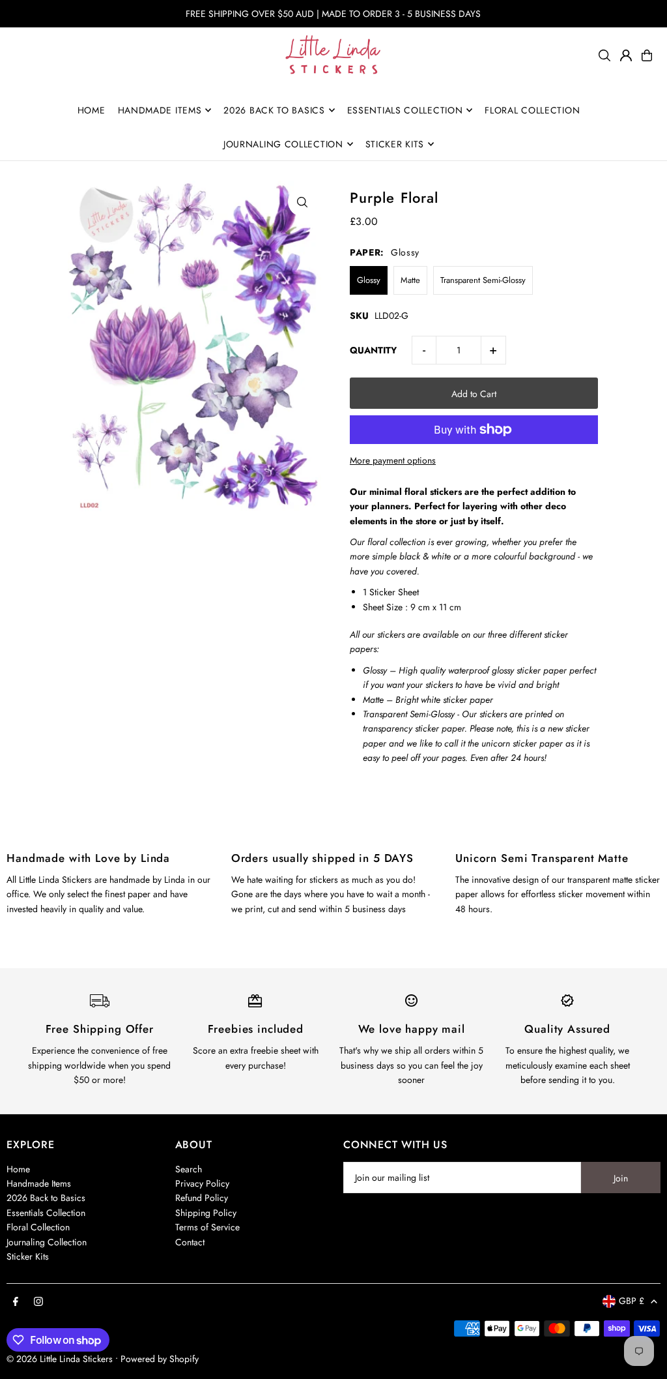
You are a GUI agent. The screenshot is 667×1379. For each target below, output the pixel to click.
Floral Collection (38, 1227)
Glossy (368, 280)
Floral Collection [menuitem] (532, 110)
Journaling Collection (47, 1242)
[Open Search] (604, 55)
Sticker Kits (28, 1256)
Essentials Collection (46, 1212)
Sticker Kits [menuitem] (394, 144)
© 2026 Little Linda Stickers (60, 1358)
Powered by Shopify (160, 1358)
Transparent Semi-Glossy (483, 280)
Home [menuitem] (92, 110)
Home (18, 1169)
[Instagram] (38, 1302)
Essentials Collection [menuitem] (405, 110)
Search (188, 1169)
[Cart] (647, 55)
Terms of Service (207, 1227)
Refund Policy (201, 1197)
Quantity (373, 350)
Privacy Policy (202, 1183)
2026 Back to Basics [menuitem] (273, 110)
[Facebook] (15, 1302)
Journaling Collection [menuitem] (283, 144)
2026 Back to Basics (46, 1197)
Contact (190, 1242)
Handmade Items (39, 1183)
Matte (410, 280)
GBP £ (631, 1300)
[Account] (626, 55)
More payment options (393, 460)
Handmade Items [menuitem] (160, 110)
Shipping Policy (205, 1212)
